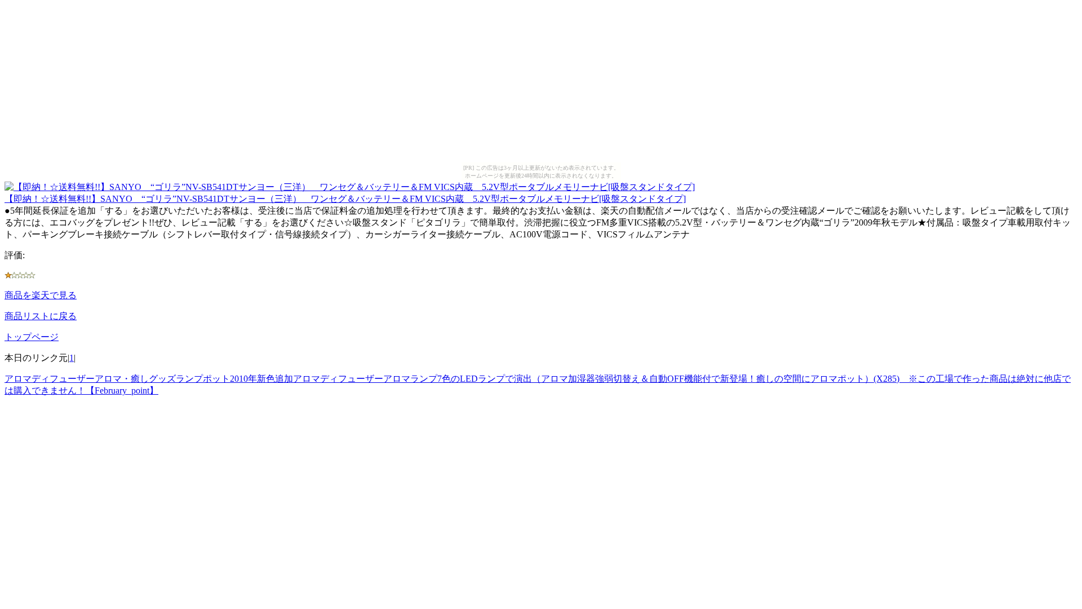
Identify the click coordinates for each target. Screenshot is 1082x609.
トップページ (32, 337)
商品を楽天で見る (41, 295)
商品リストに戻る (41, 316)
